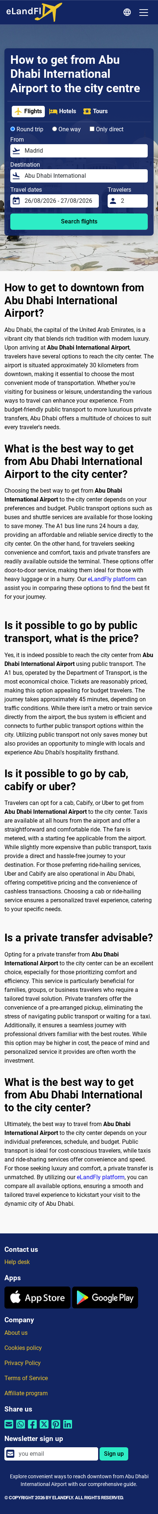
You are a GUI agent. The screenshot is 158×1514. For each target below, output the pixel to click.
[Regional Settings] (128, 12)
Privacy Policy (22, 1363)
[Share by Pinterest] (55, 1429)
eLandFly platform (112, 579)
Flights (33, 111)
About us (16, 1332)
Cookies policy (23, 1347)
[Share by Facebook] (32, 1429)
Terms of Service (26, 1378)
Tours (100, 111)
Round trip (29, 129)
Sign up (114, 1453)
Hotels (67, 111)
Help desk (17, 1261)
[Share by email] (8, 1429)
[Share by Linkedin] (67, 1429)
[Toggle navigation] (144, 13)
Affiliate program (26, 1393)
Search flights (79, 221)
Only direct (108, 129)
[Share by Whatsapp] (20, 1429)
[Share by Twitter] (44, 1429)
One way (69, 129)
